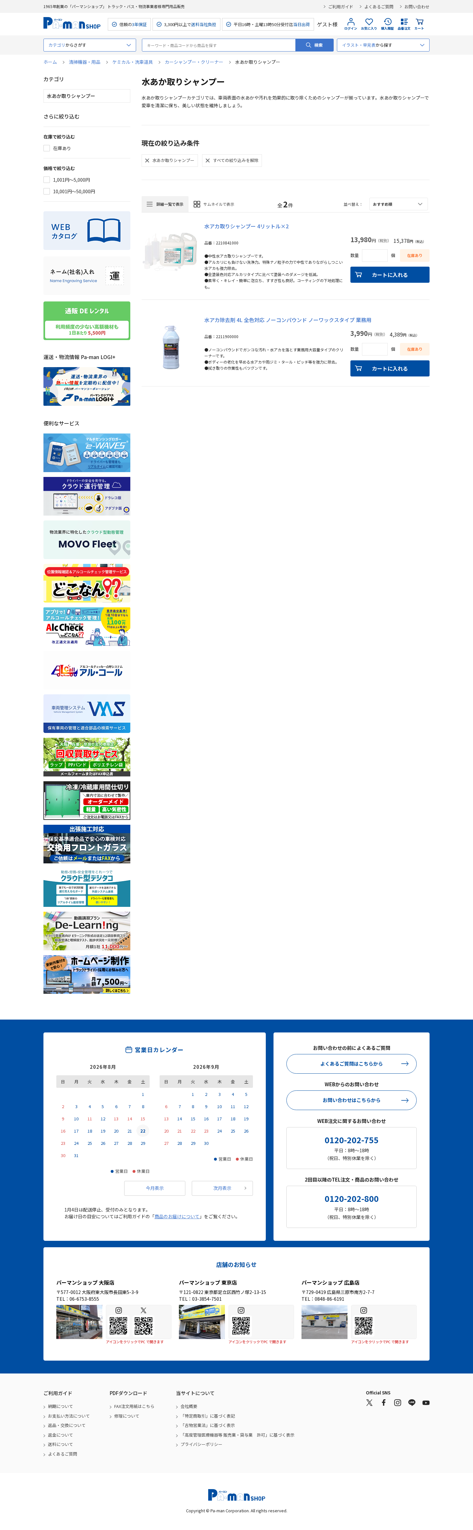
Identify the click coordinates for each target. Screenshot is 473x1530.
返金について (60, 1435)
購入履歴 (387, 28)
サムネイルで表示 (218, 204)
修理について (126, 1416)
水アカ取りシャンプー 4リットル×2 (246, 226)
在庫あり (62, 148)
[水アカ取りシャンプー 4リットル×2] (170, 250)
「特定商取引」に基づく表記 (208, 1416)
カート (419, 28)
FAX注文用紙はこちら (134, 1406)
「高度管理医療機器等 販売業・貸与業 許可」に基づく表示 (237, 1435)
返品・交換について (67, 1425)
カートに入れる (390, 275)
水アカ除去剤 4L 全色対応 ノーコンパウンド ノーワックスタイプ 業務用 (287, 320)
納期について (60, 1406)
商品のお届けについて (176, 1216)
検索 (318, 45)
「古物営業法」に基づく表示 (208, 1425)
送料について (60, 1444)
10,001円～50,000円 (74, 191)
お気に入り (369, 28)
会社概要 (189, 1406)
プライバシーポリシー (201, 1444)
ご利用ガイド (340, 7)
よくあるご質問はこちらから (351, 1063)
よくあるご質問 (379, 7)
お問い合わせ (417, 7)
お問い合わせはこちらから (352, 1100)
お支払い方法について (69, 1416)
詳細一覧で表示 (169, 204)
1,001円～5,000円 (71, 179)
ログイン (350, 28)
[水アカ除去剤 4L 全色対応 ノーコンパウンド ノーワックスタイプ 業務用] (170, 344)
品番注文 (404, 28)
